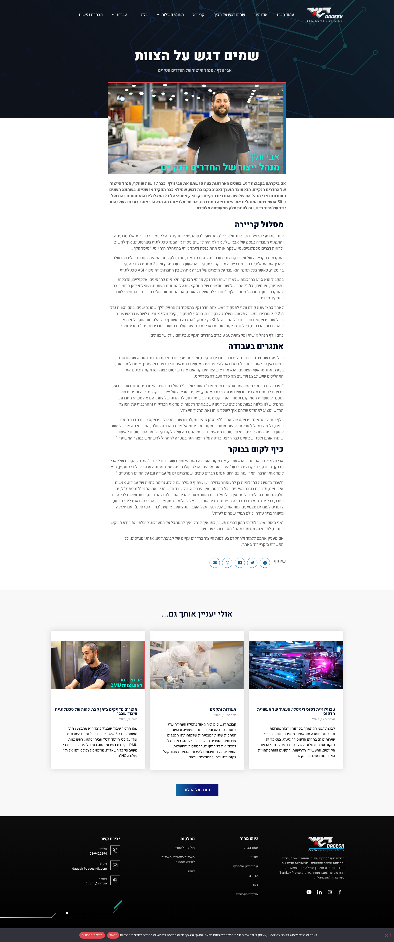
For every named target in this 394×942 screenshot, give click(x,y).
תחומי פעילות (172, 15)
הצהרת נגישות (91, 15)
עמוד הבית (285, 15)
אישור (113, 935)
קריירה (198, 15)
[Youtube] (309, 892)
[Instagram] (329, 892)
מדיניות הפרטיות (92, 935)
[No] (387, 935)
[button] (265, 563)
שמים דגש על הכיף (229, 15)
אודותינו (261, 15)
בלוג (144, 15)
